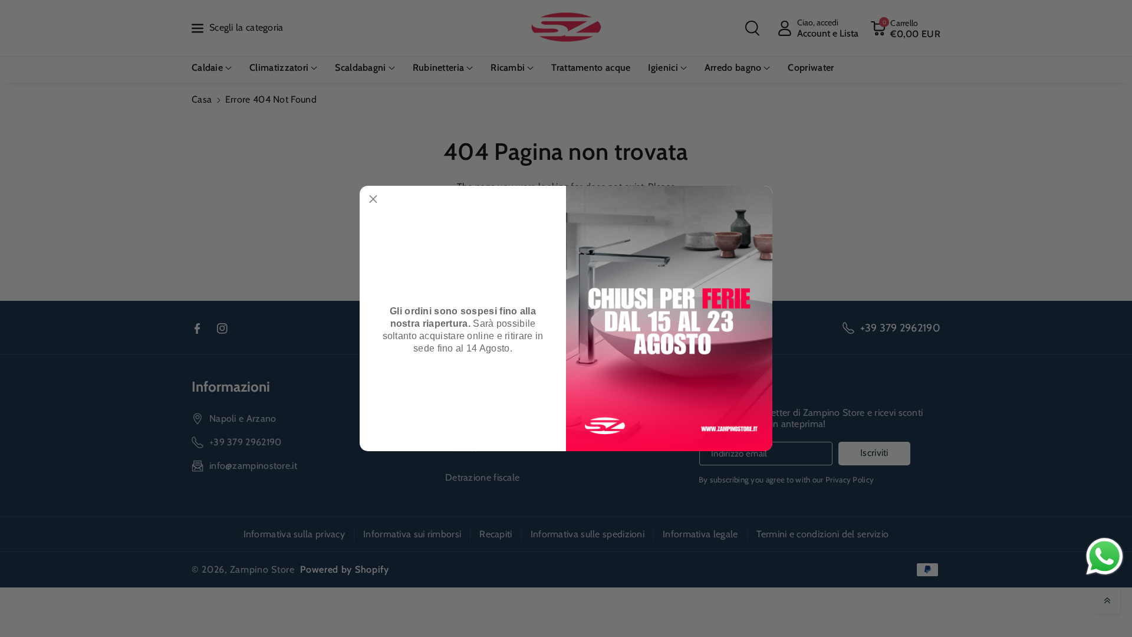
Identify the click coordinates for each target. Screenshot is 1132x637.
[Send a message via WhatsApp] (1104, 556)
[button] (373, 199)
